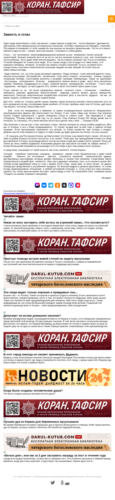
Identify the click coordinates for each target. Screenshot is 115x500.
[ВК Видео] (77, 185)
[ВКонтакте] (44, 185)
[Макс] (70, 185)
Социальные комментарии (19, 193)
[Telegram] (50, 185)
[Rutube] (37, 185)
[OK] (57, 185)
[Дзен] (64, 185)
